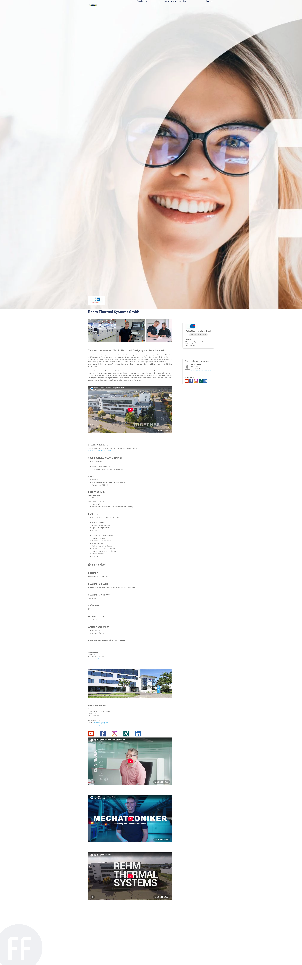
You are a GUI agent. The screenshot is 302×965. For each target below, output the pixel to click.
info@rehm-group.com (101, 723)
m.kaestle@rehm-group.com (103, 659)
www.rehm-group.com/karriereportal (101, 450)
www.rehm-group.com (96, 725)
